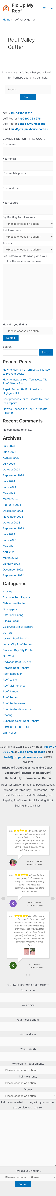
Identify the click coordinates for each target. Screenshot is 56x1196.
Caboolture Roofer (14, 603)
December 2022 (13, 569)
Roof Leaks (10, 679)
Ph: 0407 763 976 (29, 118)
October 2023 (11, 522)
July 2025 (9, 463)
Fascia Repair (11, 620)
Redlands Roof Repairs (17, 661)
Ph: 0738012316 (21, 113)
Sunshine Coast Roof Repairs (21, 720)
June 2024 (9, 487)
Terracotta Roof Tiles (16, 726)
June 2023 (9, 540)
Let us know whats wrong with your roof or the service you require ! (25, 258)
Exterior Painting (13, 614)
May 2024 (9, 493)
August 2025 (11, 457)
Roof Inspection (13, 673)
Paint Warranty (12, 230)
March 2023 (10, 557)
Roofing (7, 715)
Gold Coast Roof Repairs (18, 626)
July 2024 (9, 481)
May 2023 (9, 546)
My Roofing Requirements (19, 217)
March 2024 (10, 498)
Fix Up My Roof (22, 7)
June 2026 (9, 451)
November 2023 (13, 516)
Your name (9, 144)
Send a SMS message (31, 123)
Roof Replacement (14, 703)
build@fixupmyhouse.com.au (29, 129)
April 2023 (9, 551)
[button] (52, 8)
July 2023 (9, 534)
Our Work (9, 656)
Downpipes (10, 609)
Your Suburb (10, 202)
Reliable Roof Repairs (16, 667)
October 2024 (11, 469)
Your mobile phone (14, 173)
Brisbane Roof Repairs (16, 597)
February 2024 (12, 504)
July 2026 (9, 446)
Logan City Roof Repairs (18, 644)
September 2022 (13, 575)
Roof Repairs (11, 697)
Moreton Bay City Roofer (18, 650)
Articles (7, 591)
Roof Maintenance (14, 685)
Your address (11, 188)
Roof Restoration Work (17, 709)
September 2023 (13, 528)
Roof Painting (11, 691)
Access (7, 243)
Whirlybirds (10, 732)
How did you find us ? (16, 324)
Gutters (7, 632)
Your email (9, 158)
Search (7, 346)
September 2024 (13, 475)
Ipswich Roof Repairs (16, 638)
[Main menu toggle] (44, 8)
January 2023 (11, 563)
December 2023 (13, 510)
